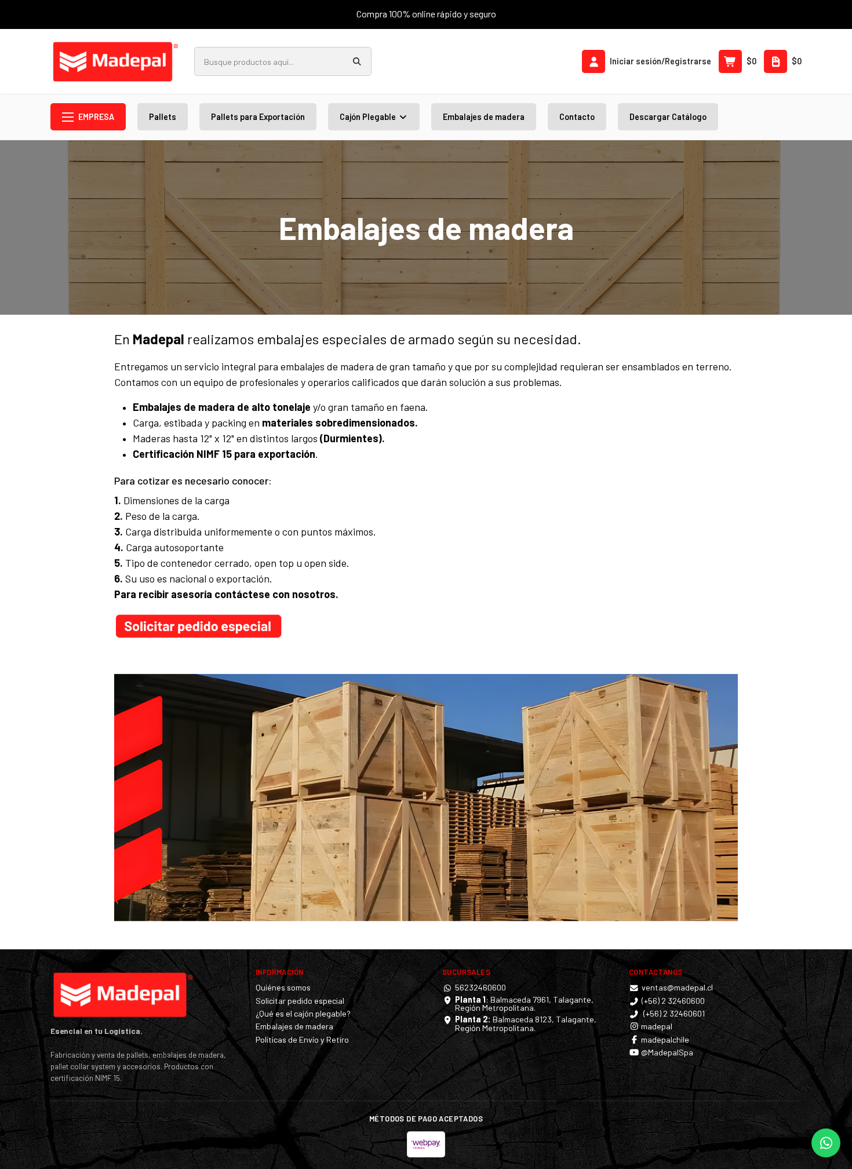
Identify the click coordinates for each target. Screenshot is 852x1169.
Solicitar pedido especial (300, 1001)
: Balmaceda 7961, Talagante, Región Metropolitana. (524, 1004)
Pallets (162, 117)
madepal (655, 1026)
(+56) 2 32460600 (673, 1001)
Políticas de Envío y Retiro (302, 1040)
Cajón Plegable (369, 117)
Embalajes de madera (484, 117)
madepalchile (664, 1040)
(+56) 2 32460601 (673, 1014)
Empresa (96, 117)
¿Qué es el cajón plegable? (303, 1014)
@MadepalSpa (666, 1052)
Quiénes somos (283, 988)
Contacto (577, 117)
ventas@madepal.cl (677, 988)
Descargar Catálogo (668, 117)
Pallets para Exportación (258, 117)
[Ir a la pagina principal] (115, 61)
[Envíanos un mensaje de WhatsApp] (825, 1142)
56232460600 (480, 988)
